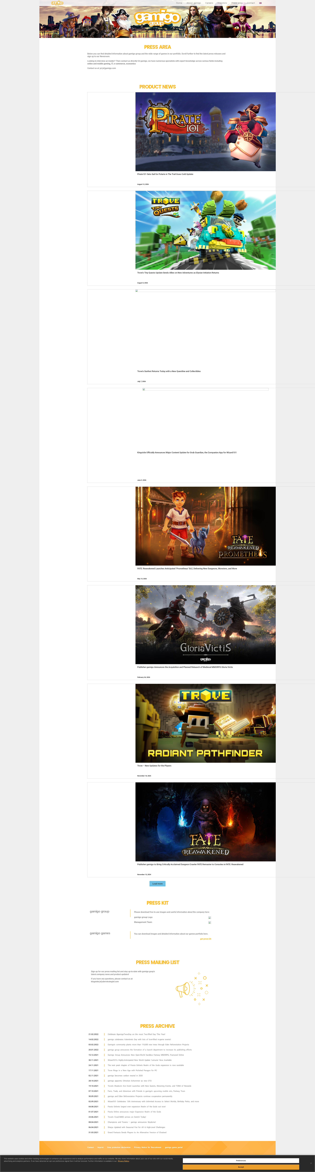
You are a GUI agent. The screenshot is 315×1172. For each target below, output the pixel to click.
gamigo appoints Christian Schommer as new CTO (129, 1081)
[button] (157, 883)
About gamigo (194, 3)
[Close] (311, 1163)
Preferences (241, 1161)
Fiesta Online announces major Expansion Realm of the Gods (134, 1112)
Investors (222, 3)
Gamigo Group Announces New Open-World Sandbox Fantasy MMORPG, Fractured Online (146, 1055)
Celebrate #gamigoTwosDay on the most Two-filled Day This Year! (136, 1034)
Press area (237, 3)
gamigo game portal (173, 1147)
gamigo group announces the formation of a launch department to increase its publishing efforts (150, 1050)
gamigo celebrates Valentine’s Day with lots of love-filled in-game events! (139, 1039)
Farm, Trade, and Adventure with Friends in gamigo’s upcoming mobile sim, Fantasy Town (146, 1091)
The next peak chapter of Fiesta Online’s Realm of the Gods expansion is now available (146, 1065)
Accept (241, 1167)
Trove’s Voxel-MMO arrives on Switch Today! (127, 1117)
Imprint (100, 1147)
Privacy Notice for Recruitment (147, 1147)
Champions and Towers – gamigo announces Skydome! (132, 1122)
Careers (209, 3)
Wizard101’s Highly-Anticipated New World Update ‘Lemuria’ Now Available (140, 1060)
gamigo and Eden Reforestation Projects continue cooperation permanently (140, 1096)
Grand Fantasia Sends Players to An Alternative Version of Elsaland (137, 1132)
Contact (251, 3)
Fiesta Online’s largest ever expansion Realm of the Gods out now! (137, 1107)
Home (179, 3)
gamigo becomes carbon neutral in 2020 (125, 1076)
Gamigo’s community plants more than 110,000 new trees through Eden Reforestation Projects (148, 1045)
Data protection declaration (118, 1147)
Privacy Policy (123, 1161)
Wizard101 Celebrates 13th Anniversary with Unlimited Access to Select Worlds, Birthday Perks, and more (153, 1101)
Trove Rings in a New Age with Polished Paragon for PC (132, 1070)
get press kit (205, 939)
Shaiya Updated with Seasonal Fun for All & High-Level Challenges (136, 1127)
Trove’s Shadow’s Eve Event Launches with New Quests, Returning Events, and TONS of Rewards (149, 1086)
